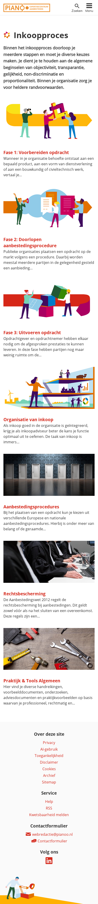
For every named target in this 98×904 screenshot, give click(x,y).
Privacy (49, 742)
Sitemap (49, 782)
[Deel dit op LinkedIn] (49, 862)
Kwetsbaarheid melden (49, 814)
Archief (49, 775)
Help (49, 801)
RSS (49, 808)
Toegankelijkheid (49, 755)
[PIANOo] (26, 10)
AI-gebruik (49, 749)
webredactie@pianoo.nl (52, 834)
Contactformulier (52, 841)
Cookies (49, 768)
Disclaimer (49, 762)
